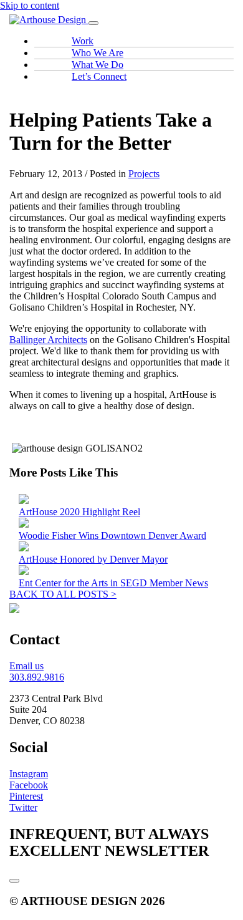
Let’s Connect (99, 76)
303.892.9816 (36, 677)
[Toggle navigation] (93, 23)
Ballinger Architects (48, 339)
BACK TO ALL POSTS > (63, 594)
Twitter (23, 807)
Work (82, 41)
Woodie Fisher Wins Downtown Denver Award (112, 535)
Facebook (28, 785)
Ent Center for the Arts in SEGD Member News (113, 583)
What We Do (97, 64)
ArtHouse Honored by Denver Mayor (93, 559)
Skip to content (29, 5)
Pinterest (26, 796)
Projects (144, 173)
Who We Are (97, 52)
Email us (26, 666)
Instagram (28, 773)
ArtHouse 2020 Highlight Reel (79, 511)
